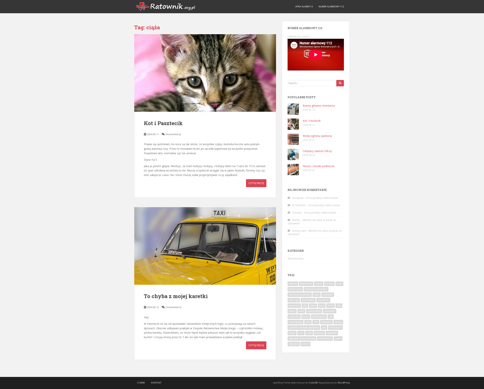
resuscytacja (295, 322)
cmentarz (328, 294)
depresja (294, 300)
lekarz (292, 311)
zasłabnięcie (325, 338)
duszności (294, 305)
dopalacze (323, 300)
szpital (338, 322)
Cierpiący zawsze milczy (317, 151)
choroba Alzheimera (316, 289)
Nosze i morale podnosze (318, 166)
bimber (329, 283)
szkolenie (326, 322)
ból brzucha (295, 289)
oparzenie (329, 311)
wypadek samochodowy (302, 338)
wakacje (319, 333)
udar (309, 333)
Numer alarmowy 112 (331, 6)
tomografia (335, 327)
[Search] (340, 83)
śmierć (305, 344)
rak (330, 316)
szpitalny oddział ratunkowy (304, 327)
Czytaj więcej (256, 183)
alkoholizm (306, 283)
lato (339, 305)
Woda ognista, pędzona (317, 136)
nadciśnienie (314, 311)
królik (331, 305)
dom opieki (308, 300)
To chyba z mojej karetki (176, 296)
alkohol (293, 283)
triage (292, 333)
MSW (301, 311)
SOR (316, 322)
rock (308, 322)
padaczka (294, 316)
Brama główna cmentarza (319, 105)
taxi (324, 327)
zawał (338, 338)
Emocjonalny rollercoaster (322, 198)
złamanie (294, 344)
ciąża (316, 294)
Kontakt (156, 382)
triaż (301, 333)
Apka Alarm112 (304, 6)
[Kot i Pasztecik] (205, 73)
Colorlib (313, 382)
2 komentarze (173, 307)
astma (318, 283)
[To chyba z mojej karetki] (205, 246)
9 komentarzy (173, 134)
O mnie (141, 382)
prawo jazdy (319, 316)
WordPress (344, 382)
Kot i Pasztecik (163, 123)
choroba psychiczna (299, 294)
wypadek (332, 333)
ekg (305, 305)
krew (321, 305)
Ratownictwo (296, 258)
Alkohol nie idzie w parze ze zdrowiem (312, 221)
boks (339, 283)
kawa (313, 305)
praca (306, 316)
